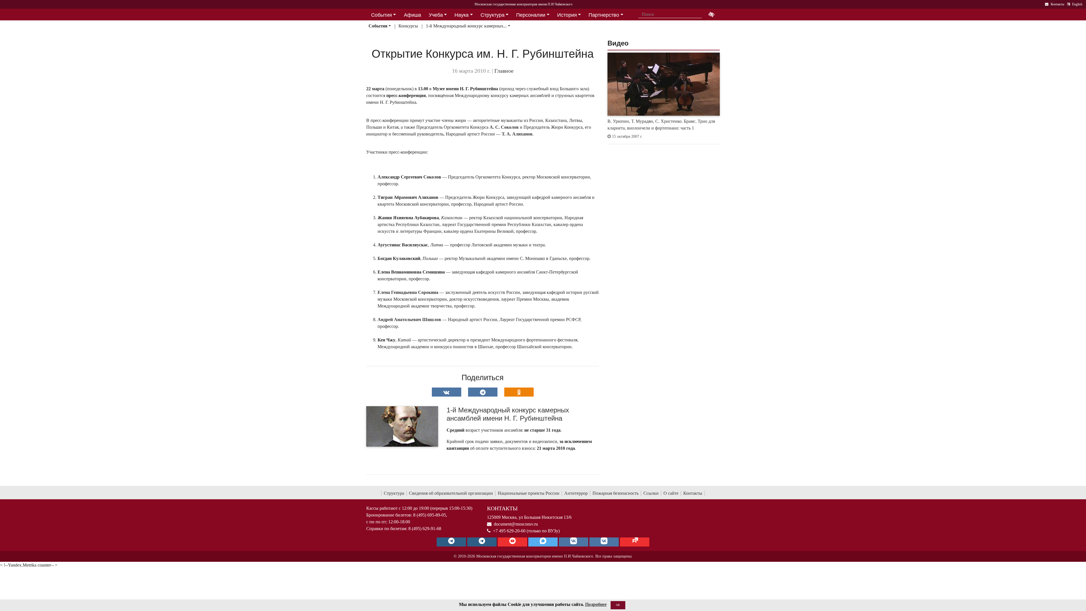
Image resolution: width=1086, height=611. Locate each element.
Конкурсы (408, 25)
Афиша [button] (412, 15)
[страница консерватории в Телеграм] (451, 542)
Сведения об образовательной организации (451, 493)
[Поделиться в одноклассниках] (519, 392)
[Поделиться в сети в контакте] (446, 392)
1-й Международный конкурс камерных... (466, 25)
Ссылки (651, 493)
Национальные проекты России (528, 493)
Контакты (692, 493)
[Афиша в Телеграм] (634, 542)
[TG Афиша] (482, 542)
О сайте (670, 493)
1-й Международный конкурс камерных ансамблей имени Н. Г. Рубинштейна (508, 414)
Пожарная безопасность (615, 493)
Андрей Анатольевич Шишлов (409, 319)
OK (618, 604)
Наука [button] (461, 15)
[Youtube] (512, 542)
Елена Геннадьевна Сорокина (408, 292)
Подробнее (596, 604)
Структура (394, 493)
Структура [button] (492, 15)
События (378, 25)
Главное (504, 71)
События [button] (381, 15)
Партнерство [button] (604, 15)
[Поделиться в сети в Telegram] (482, 392)
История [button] (567, 15)
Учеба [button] (436, 15)
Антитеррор (576, 493)
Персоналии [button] (530, 15)
